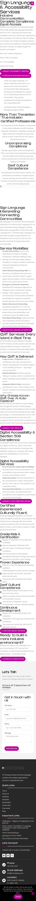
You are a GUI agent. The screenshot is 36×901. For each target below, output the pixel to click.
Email (6, 715)
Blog (4, 811)
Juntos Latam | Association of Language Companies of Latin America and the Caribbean (16, 828)
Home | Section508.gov (10, 833)
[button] (32, 3)
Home (4, 791)
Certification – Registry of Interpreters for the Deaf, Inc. (18, 822)
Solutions (5, 797)
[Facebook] (4, 855)
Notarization (6, 802)
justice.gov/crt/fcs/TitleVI (11, 836)
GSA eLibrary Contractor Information (15, 838)
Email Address (15, 870)
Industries (5, 799)
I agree (18, 897)
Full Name (8, 705)
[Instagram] (12, 855)
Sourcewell (6, 808)
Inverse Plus (6, 805)
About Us (5, 794)
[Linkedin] (8, 855)
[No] (33, 893)
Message (8, 733)
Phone (7, 724)
